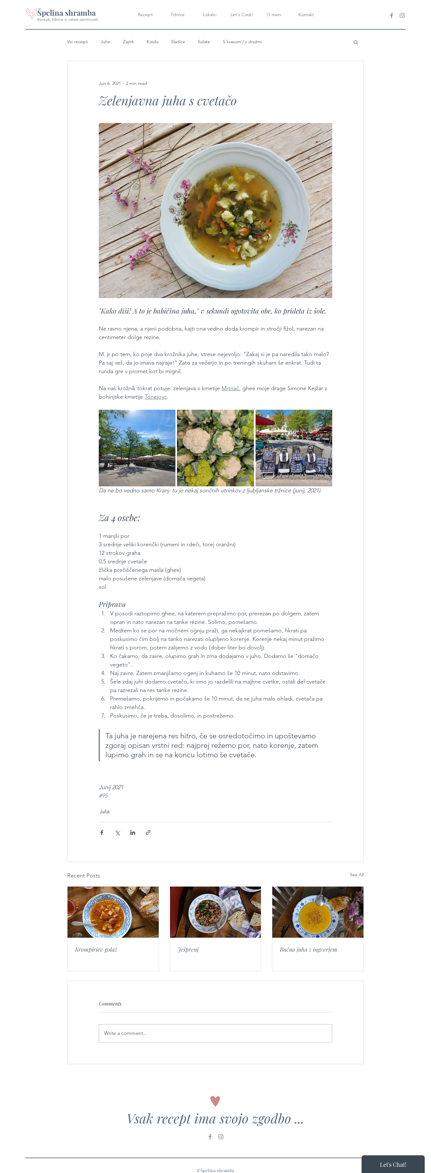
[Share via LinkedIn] (133, 833)
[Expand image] (137, 448)
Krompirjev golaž (96, 949)
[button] (356, 41)
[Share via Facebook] (102, 833)
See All (357, 874)
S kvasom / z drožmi (242, 41)
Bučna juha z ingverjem (308, 949)
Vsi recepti (77, 41)
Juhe (105, 41)
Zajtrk (128, 41)
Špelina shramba (66, 13)
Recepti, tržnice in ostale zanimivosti (67, 19)
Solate (204, 41)
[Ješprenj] (215, 912)
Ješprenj (188, 949)
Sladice (178, 41)
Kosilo (152, 41)
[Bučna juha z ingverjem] (317, 912)
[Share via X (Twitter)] (117, 833)
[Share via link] (148, 833)
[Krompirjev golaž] (113, 912)
